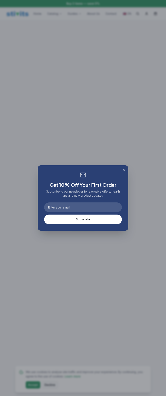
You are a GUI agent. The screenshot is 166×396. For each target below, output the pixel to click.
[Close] (124, 170)
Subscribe (83, 219)
